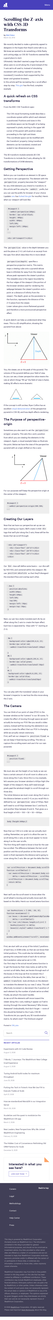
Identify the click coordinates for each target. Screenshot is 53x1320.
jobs (17, 1025)
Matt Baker (10, 35)
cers (13, 196)
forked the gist (25, 196)
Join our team (17, 1174)
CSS (13, 1025)
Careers (12, 1188)
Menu (47, 4)
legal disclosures (28, 1309)
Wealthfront (15, 1307)
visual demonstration (21, 408)
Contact (12, 1210)
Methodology (15, 1203)
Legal (11, 1196)
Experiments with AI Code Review (18, 1048)
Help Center (14, 1217)
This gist (19, 85)
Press (11, 1225)
